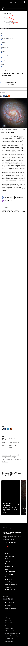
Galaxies (13, 457)
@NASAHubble (8, 197)
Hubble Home (13, 31)
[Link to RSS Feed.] (9, 96)
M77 (19, 184)
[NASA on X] (9, 599)
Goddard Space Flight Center (7, 459)
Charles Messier (9, 147)
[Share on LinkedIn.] (6, 96)
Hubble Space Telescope (6, 455)
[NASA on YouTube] (12, 599)
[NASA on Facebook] (4, 599)
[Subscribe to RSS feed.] (11, 429)
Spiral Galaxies (18, 459)
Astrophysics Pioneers (6, 457)
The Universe (4, 461)
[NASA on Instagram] (6, 599)
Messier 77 (21, 138)
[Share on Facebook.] (4, 96)
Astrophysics (15, 455)
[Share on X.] (1, 96)
